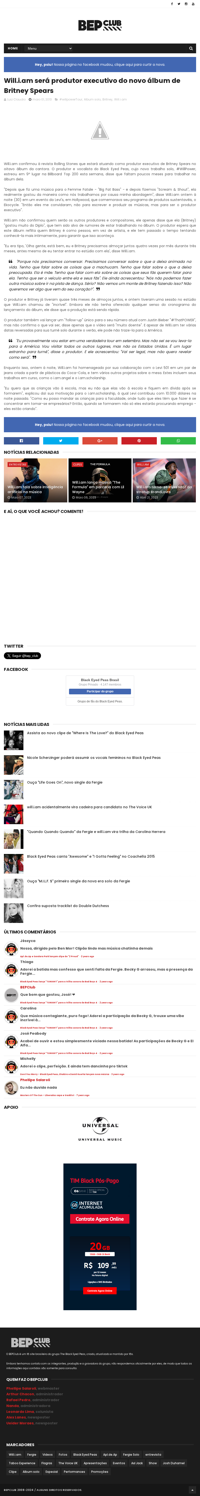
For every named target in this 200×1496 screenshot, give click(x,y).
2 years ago (87, 956)
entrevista (153, 1454)
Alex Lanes (16, 1417)
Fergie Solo (131, 1454)
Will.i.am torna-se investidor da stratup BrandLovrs (164, 489)
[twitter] (179, 4)
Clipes (77, 464)
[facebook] (172, 4)
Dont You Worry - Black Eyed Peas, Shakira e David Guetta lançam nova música (65, 1074)
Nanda (12, 1405)
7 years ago (83, 1095)
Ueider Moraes (20, 1423)
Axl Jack (137, 1463)
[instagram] (186, 4)
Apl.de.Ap (110, 1454)
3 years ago (117, 1074)
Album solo (92, 99)
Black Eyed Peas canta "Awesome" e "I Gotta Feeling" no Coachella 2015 (91, 856)
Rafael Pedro (18, 1399)
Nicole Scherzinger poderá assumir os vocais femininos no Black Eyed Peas (94, 757)
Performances (74, 1472)
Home (13, 48)
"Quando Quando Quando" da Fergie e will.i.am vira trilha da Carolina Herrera (96, 831)
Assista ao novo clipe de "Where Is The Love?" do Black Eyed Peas (85, 733)
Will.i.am (120, 99)
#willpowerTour (70, 99)
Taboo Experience (22, 1463)
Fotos (63, 1454)
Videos (47, 1454)
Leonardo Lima (20, 1411)
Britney (107, 99)
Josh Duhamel (174, 1463)
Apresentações (95, 1463)
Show (153, 1463)
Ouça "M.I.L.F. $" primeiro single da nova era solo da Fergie (78, 881)
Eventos (119, 1463)
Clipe (13, 1472)
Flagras (46, 1463)
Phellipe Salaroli (35, 1079)
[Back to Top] (192, 1490)
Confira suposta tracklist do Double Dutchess (68, 905)
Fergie (31, 1454)
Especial (52, 1472)
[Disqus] (100, 577)
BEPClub (27, 987)
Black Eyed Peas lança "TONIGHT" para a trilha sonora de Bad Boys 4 (59, 981)
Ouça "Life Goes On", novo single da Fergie (64, 782)
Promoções (99, 1472)
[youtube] (193, 4)
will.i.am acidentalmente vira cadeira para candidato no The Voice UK (89, 807)
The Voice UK (68, 1463)
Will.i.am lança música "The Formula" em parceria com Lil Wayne (98, 487)
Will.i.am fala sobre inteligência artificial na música (35, 489)
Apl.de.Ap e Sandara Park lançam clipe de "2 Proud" (49, 956)
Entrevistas (17, 464)
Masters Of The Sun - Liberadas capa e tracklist (47, 1095)
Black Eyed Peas (85, 1454)
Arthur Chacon (20, 1394)
